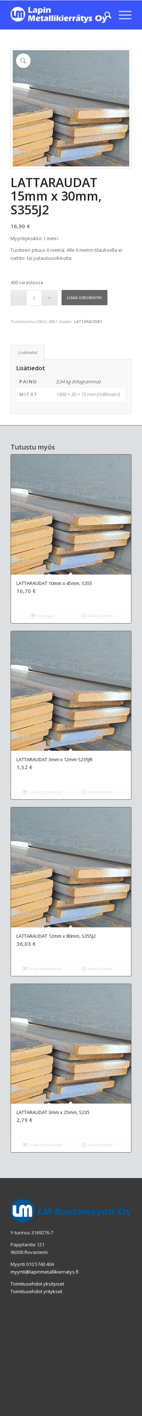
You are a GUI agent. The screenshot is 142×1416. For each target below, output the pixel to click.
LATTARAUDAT (88, 321)
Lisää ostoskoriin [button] (44, 792)
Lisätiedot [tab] (28, 352)
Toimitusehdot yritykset (36, 1291)
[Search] (104, 14)
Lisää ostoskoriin (84, 297)
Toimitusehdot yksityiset (37, 1283)
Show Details (99, 615)
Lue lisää (44, 615)
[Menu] (121, 14)
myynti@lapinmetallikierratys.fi (45, 1271)
